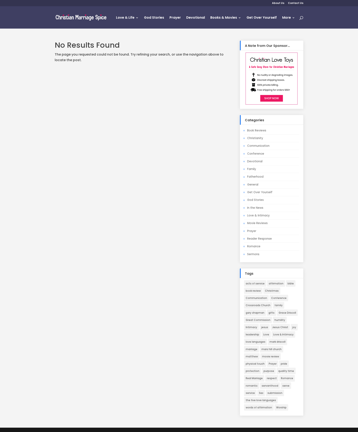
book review (253, 290)
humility (280, 320)
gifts (271, 312)
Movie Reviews (257, 223)
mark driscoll (277, 341)
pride (284, 363)
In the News (255, 208)
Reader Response (259, 239)
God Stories (154, 18)
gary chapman (255, 312)
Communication (258, 146)
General (252, 185)
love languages (255, 341)
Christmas (272, 290)
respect (272, 378)
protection (252, 371)
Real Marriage (254, 378)
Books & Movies (223, 18)
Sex (261, 393)
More (286, 18)
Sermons (253, 254)
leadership (252, 334)
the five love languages (261, 400)
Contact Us (295, 3)
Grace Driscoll (287, 312)
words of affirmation (259, 407)
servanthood (270, 385)
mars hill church (271, 349)
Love (266, 334)
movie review (270, 356)
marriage (251, 349)
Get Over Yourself (262, 18)
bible (291, 283)
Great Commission (258, 320)
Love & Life (125, 18)
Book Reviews (256, 130)
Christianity (255, 138)
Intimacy (251, 327)
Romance (253, 246)
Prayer (175, 18)
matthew (252, 356)
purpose (269, 371)
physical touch (255, 363)
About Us (278, 3)
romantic (252, 385)
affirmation (276, 283)
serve (285, 385)
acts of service (255, 283)
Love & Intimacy (258, 215)
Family (251, 169)
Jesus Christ (280, 327)
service (250, 393)
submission (274, 393)
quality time (286, 371)
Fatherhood (255, 177)
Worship (281, 407)
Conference (255, 154)
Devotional (195, 18)
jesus (264, 327)
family (279, 305)
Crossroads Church (258, 305)
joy (294, 327)
